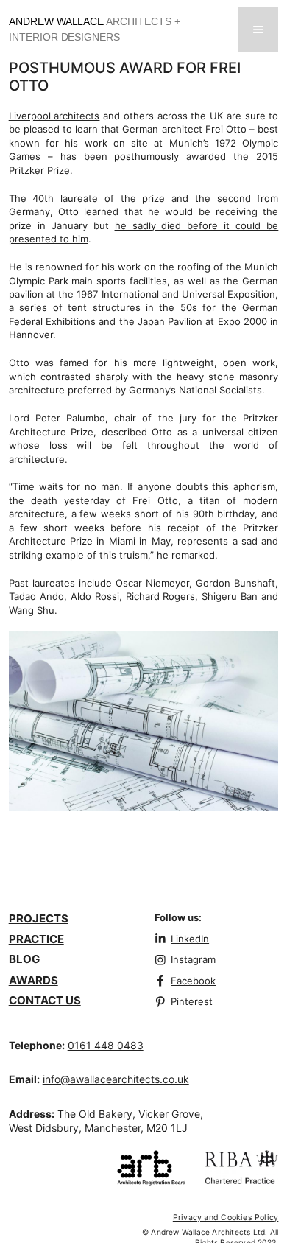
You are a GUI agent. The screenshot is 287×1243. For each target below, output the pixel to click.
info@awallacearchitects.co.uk (116, 1079)
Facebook (193, 981)
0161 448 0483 (106, 1045)
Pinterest (192, 1001)
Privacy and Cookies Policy (226, 1217)
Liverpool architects (54, 116)
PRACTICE (36, 939)
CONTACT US (45, 1000)
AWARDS (33, 980)
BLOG (24, 959)
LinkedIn (190, 939)
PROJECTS (38, 918)
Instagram (193, 959)
